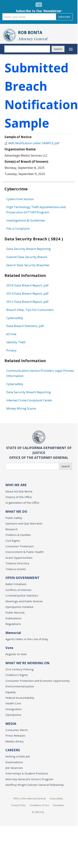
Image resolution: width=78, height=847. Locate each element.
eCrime (11, 334)
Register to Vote (16, 654)
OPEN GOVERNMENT (22, 578)
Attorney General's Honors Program (29, 779)
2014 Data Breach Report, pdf (27, 293)
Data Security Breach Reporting (28, 249)
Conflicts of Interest (18, 590)
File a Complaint (18, 228)
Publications (13, 618)
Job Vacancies (14, 768)
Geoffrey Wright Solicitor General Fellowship (34, 785)
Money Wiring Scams (21, 408)
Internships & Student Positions (26, 773)
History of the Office (18, 497)
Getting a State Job (17, 756)
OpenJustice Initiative (19, 607)
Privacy (11, 350)
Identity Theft (16, 342)
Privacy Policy (18, 805)
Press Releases (15, 735)
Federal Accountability (19, 697)
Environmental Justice (19, 686)
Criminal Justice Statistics (21, 595)
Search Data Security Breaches (27, 265)
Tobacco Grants (15, 569)
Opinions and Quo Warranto (23, 523)
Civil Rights (12, 540)
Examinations (14, 762)
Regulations (13, 624)
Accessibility (56, 798)
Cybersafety (14, 318)
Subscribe (64, 16)
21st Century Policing (19, 669)
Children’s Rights (16, 675)
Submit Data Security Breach (26, 257)
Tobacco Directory (17, 563)
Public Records (15, 612)
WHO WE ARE (16, 485)
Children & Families (18, 535)
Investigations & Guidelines (25, 220)
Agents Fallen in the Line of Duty (26, 639)
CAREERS (12, 750)
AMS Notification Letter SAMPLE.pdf (33, 143)
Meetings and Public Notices (24, 601)
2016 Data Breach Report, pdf (27, 285)
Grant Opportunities (18, 557)
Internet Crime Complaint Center (29, 400)
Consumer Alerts (16, 730)
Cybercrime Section (20, 199)
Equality (10, 692)
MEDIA (10, 723)
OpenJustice (13, 715)
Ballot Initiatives (15, 584)
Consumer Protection (19, 546)
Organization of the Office (22, 502)
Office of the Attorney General (29, 798)
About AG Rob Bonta (18, 491)
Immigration (13, 709)
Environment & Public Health (24, 552)
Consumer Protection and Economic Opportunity (37, 680)
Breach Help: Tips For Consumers (30, 310)
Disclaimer (58, 805)
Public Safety (13, 518)
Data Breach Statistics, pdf (25, 326)
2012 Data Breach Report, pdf (27, 302)
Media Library (14, 741)
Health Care (13, 703)
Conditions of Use (39, 805)
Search (58, 49)
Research (11, 529)
